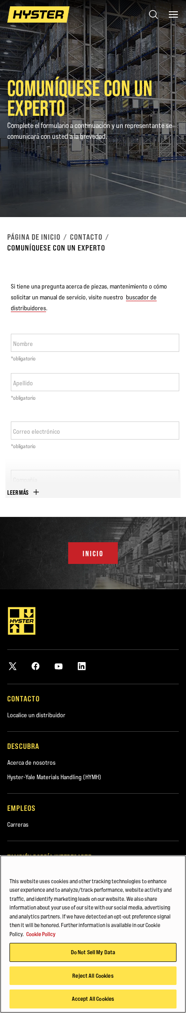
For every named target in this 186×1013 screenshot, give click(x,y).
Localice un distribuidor (36, 715)
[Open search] (153, 14)
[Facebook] (35, 665)
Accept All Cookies (93, 998)
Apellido (23, 383)
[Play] (158, 189)
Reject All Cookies (92, 975)
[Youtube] (58, 665)
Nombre (23, 343)
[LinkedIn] (81, 665)
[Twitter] (12, 665)
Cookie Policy (41, 933)
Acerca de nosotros (31, 762)
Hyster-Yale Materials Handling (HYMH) (54, 777)
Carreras (17, 824)
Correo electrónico (36, 431)
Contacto (86, 236)
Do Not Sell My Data (93, 952)
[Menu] (173, 14)
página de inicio (33, 236)
